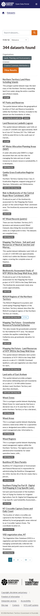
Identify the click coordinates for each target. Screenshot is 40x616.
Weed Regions (9, 439)
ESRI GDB (7, 214)
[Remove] (29, 58)
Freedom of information (10, 596)
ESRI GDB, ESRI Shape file (12, 188)
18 (26, 560)
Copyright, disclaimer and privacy (14, 592)
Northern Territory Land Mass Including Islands (16, 80)
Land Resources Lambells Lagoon (18, 123)
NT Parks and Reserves (13, 102)
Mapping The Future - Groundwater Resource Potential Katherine (19, 323)
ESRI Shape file (8, 167)
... (21, 560)
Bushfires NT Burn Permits (15, 462)
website (26, 118)
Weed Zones (8, 397)
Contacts (15, 605)
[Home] (3, 13)
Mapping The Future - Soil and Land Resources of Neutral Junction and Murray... (19, 245)
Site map (4, 605)
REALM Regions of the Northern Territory (17, 297)
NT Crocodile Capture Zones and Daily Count (18, 509)
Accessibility (26, 601)
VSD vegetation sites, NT (14, 534)
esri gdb (6, 97)
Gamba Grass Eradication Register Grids (18, 173)
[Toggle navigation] (36, 4)
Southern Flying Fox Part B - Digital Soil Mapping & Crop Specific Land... (19, 486)
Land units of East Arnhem (15, 374)
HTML (25, 317)
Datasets (11, 13)
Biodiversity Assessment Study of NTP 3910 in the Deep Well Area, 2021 (20, 271)
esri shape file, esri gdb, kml (12, 118)
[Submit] (34, 32)
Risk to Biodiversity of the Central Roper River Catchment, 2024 (18, 194)
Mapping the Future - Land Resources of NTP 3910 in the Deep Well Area (20, 349)
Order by (6, 40)
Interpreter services (8, 601)
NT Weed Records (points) (15, 219)
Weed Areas (8, 418)
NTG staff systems (31, 605)
